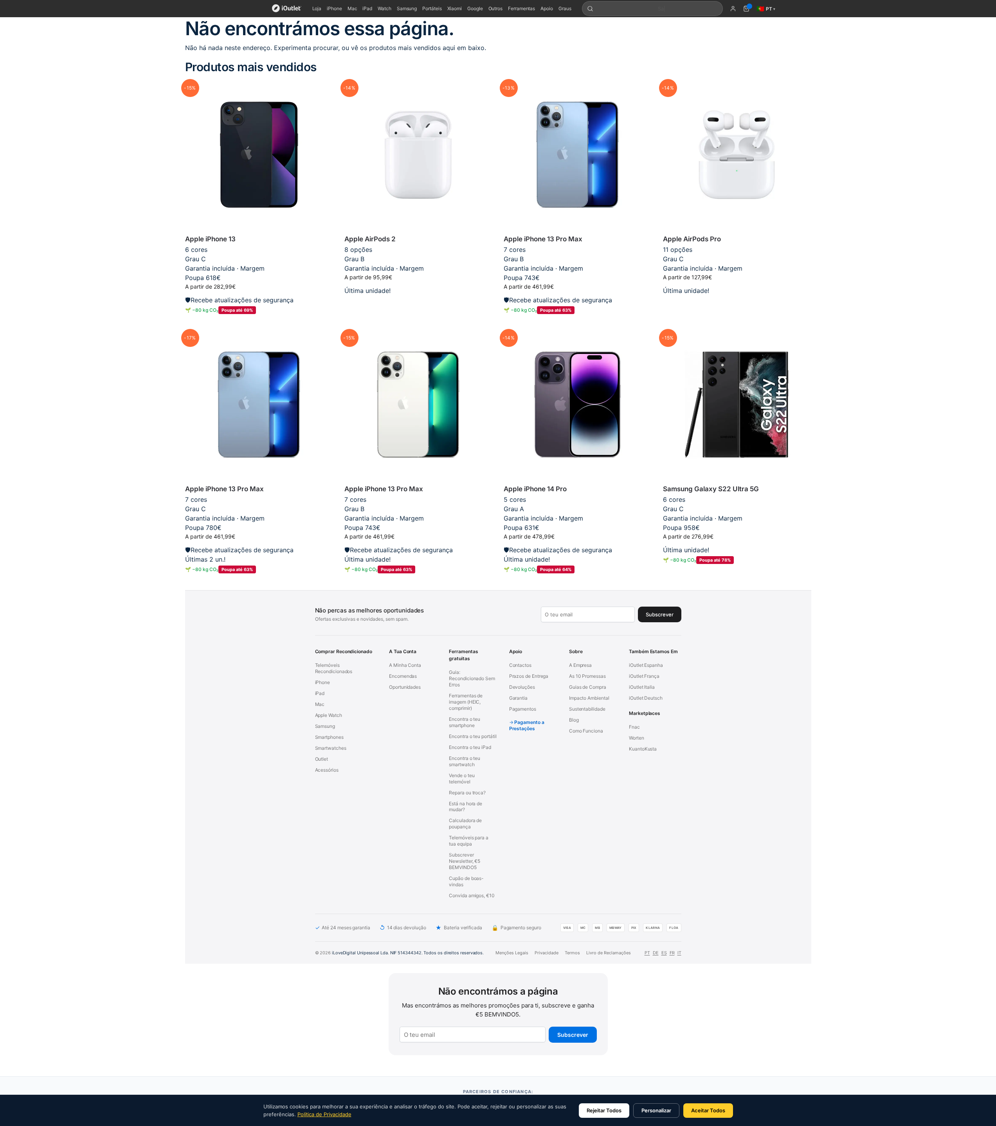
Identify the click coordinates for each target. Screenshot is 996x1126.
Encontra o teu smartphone (464, 722)
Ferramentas (521, 8)
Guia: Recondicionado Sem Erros (472, 678)
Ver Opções (418, 303)
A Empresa (580, 665)
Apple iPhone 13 (210, 239)
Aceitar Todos (708, 1110)
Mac (352, 8)
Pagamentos (522, 709)
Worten (636, 738)
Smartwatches (330, 748)
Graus (564, 8)
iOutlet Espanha (646, 665)
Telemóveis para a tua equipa (468, 841)
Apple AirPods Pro (692, 239)
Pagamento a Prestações (526, 725)
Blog (574, 720)
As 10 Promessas (587, 676)
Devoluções (522, 687)
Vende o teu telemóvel (461, 778)
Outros (495, 8)
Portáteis (431, 8)
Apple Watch (328, 715)
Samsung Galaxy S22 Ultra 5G (711, 489)
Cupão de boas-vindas (466, 881)
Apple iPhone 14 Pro (535, 489)
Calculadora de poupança (465, 823)
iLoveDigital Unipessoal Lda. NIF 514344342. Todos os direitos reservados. (408, 952)
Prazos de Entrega (529, 676)
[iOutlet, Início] (286, 8)
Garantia (518, 698)
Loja (317, 8)
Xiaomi (454, 8)
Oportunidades (405, 687)
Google (475, 8)
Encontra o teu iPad (470, 747)
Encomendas (403, 676)
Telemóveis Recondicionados (334, 668)
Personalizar (656, 1110)
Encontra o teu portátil (472, 736)
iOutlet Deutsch (646, 698)
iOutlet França (644, 676)
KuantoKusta (643, 749)
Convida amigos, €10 (471, 895)
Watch (384, 8)
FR (672, 952)
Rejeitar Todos (604, 1110)
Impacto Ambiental (589, 698)
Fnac (634, 727)
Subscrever (572, 1034)
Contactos (520, 665)
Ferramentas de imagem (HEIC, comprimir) (466, 702)
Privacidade (546, 952)
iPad (367, 8)
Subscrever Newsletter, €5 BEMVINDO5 (464, 861)
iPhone (334, 8)
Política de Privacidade (324, 1114)
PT (647, 952)
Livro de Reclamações (608, 952)
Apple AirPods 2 (370, 239)
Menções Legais (511, 952)
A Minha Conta (405, 665)
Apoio (546, 8)
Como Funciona (586, 731)
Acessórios (327, 770)
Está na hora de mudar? (465, 807)
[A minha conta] (733, 8)
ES (664, 952)
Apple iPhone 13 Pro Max (543, 239)
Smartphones (329, 737)
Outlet (321, 759)
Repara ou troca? (467, 793)
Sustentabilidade (587, 709)
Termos (572, 952)
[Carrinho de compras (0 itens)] (746, 8)
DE (656, 952)
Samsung (407, 8)
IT (679, 952)
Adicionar (259, 323)
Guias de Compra (587, 687)
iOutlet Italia (642, 687)
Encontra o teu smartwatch (464, 761)
